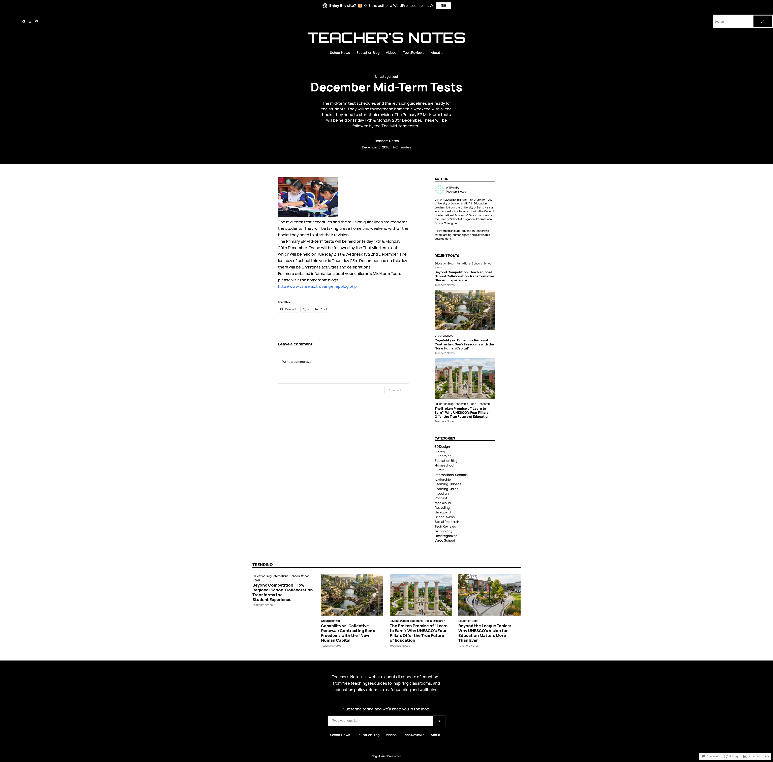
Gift (443, 5)
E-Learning (443, 455)
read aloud (443, 503)
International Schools (468, 263)
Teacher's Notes (386, 37)
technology (443, 531)
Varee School (445, 540)
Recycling (442, 507)
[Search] (762, 21)
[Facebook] (23, 21)
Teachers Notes (386, 140)
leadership (461, 404)
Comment (395, 390)
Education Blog (444, 263)
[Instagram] (30, 21)
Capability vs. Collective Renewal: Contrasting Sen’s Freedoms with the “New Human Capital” (464, 344)
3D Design (442, 446)
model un (442, 493)
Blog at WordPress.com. (386, 756)
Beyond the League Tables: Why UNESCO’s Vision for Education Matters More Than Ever (484, 633)
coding (440, 451)
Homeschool (444, 465)
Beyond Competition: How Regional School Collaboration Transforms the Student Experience (464, 276)
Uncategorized (386, 76)
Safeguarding (445, 512)
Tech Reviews (445, 526)
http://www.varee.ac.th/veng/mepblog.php (317, 286)
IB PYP (439, 470)
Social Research (479, 404)
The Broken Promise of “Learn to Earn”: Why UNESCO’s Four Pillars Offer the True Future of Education (462, 412)
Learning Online (447, 488)
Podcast (441, 498)
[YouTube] (36, 21)
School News (445, 517)
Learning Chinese (448, 484)
